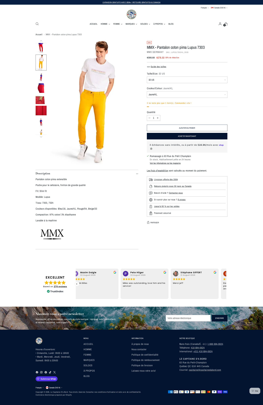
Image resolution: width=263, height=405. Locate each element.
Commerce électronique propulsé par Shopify (54, 395)
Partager (154, 222)
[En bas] (41, 137)
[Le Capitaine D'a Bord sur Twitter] (54, 373)
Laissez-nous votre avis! (144, 370)
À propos (182, 199)
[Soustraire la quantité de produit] (149, 118)
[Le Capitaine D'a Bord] (131, 14)
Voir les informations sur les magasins (165, 163)
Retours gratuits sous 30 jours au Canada (172, 186)
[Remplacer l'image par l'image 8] (41, 133)
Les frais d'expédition (157, 170)
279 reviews (60, 286)
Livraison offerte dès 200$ (166, 179)
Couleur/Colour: (160, 88)
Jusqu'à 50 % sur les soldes (167, 206)
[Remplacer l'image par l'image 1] (41, 45)
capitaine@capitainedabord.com (205, 370)
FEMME (88, 354)
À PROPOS (89, 370)
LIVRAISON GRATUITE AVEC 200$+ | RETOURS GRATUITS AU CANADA (132, 2)
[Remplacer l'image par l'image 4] (41, 88)
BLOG (87, 376)
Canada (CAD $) (219, 7)
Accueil (39, 34)
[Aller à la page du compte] (220, 24)
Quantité (151, 112)
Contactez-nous (176, 192)
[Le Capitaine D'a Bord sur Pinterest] (46, 373)
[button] (77, 284)
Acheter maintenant (187, 136)
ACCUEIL (88, 344)
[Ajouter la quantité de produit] (157, 118)
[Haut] (41, 41)
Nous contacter (139, 349)
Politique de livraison (142, 365)
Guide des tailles (158, 66)
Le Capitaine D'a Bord (59, 392)
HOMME (88, 349)
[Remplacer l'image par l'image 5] (41, 99)
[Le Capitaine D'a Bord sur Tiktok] (50, 373)
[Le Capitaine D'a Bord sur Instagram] (41, 373)
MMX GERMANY (155, 52)
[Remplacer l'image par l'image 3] (41, 77)
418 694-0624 (198, 347)
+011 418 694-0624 (203, 351)
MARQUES (89, 360)
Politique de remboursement (146, 360)
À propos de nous (140, 344)
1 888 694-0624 (215, 344)
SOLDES (88, 365)
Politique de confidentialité (145, 354)
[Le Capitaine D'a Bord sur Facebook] (37, 373)
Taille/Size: (156, 73)
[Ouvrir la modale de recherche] (37, 24)
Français (204, 7)
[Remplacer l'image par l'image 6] (41, 110)
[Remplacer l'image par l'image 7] (41, 122)
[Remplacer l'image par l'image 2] (41, 62)
